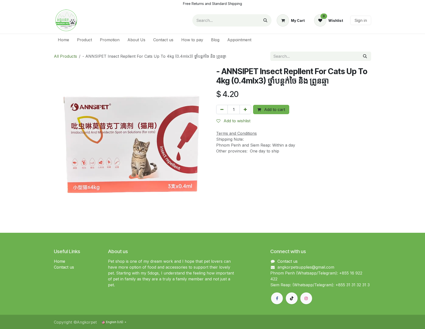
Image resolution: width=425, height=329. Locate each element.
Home (59, 261)
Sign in (360, 20)
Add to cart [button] (274, 109)
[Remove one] (222, 109)
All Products (65, 56)
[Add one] (245, 109)
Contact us (64, 267)
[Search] (265, 20)
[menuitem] (63, 40)
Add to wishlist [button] (236, 120)
